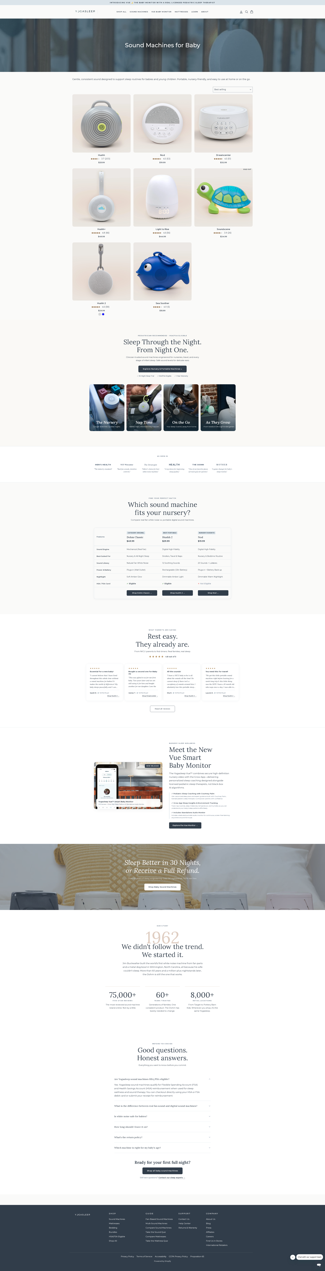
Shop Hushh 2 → (177, 593)
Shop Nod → (213, 593)
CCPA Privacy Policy (178, 1256)
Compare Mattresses (156, 1236)
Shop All (121, 12)
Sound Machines (139, 12)
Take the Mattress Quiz (157, 1241)
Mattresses (181, 12)
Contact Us (183, 1219)
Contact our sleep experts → (171, 1177)
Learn (194, 12)
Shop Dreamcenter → (150, 696)
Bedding (113, 1228)
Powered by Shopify (162, 1261)
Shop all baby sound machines (162, 1171)
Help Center (184, 1223)
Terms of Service (144, 1256)
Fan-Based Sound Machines (159, 1219)
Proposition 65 (197, 1256)
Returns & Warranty (187, 1228)
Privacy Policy (127, 1256)
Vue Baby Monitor (161, 12)
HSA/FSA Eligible (117, 1236)
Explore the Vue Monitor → (185, 825)
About (204, 12)
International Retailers (216, 1245)
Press (208, 1228)
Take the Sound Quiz (156, 1232)
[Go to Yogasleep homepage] (89, 1215)
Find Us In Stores (214, 1241)
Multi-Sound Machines (156, 1223)
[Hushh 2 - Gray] (100, 314)
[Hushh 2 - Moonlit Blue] (103, 314)
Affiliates (210, 1232)
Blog (208, 1223)
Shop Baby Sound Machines (162, 887)
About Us (210, 1219)
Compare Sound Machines (158, 1228)
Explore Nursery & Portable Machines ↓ (162, 369)
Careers (210, 1236)
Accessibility (160, 1256)
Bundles (113, 1232)
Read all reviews (162, 709)
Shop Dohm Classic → (142, 593)
